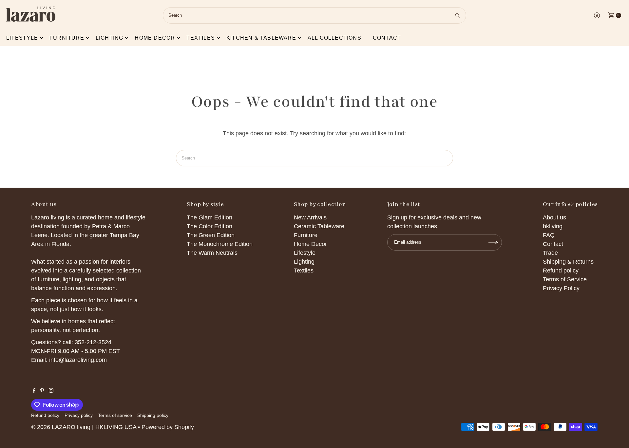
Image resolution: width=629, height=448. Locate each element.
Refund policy (561, 270)
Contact (387, 38)
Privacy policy (79, 415)
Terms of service (115, 415)
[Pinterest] (42, 391)
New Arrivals (310, 217)
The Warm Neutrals (212, 253)
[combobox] (314, 15)
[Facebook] (34, 391)
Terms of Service (565, 279)
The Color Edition (209, 226)
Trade (550, 253)
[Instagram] (51, 391)
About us (554, 217)
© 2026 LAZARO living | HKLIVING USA (83, 427)
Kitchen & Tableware (261, 38)
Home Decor (310, 244)
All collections (334, 38)
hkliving (552, 226)
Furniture (66, 38)
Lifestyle (22, 38)
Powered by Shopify (168, 427)
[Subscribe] (494, 242)
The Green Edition (211, 235)
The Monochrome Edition (220, 244)
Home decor (155, 38)
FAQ (549, 235)
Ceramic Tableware (319, 226)
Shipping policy (152, 415)
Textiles (200, 38)
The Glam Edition (209, 217)
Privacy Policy (561, 288)
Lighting (110, 38)
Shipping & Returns (568, 261)
